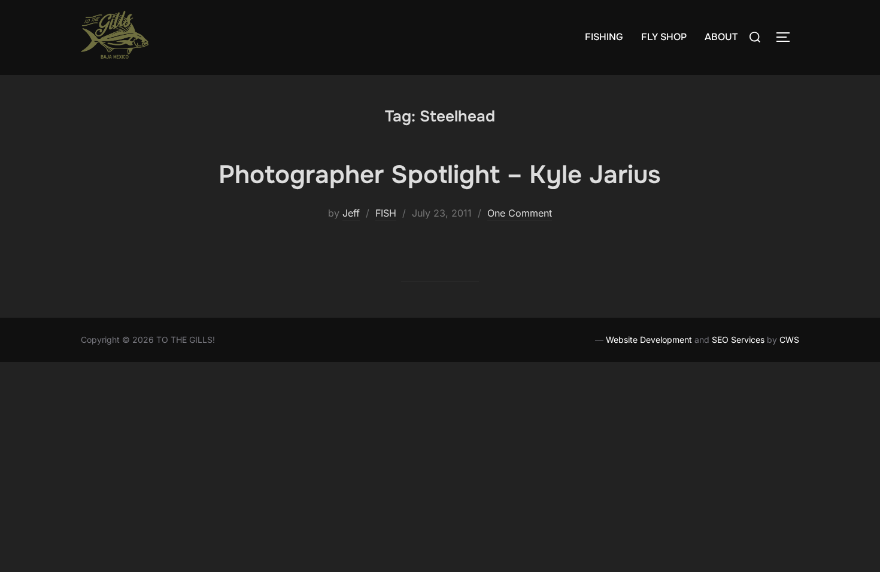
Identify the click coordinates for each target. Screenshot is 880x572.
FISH (385, 213)
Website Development (649, 339)
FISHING (604, 37)
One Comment (519, 213)
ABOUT (721, 37)
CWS (789, 339)
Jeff (351, 213)
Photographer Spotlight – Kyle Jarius (439, 175)
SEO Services (738, 339)
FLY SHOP (664, 37)
